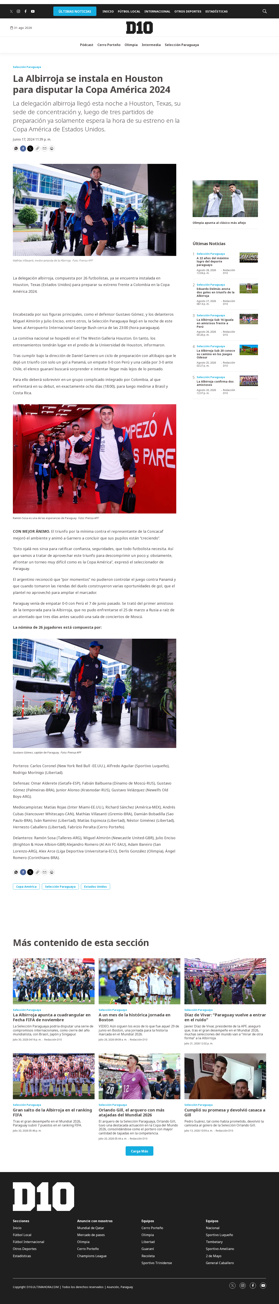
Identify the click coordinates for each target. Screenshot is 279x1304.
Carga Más (139, 1151)
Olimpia (131, 45)
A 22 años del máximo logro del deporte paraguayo (213, 261)
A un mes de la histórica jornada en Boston (135, 1017)
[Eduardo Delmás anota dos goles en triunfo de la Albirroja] (249, 288)
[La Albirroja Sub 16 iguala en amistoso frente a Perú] (249, 319)
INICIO (108, 11)
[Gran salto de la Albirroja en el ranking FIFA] (54, 1076)
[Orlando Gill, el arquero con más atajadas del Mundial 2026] (139, 1076)
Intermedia (151, 45)
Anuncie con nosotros (95, 1221)
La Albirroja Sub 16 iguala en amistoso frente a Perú (215, 323)
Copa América (26, 886)
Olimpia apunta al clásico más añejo (219, 223)
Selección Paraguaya (182, 45)
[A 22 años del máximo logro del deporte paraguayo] (249, 257)
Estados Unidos (95, 886)
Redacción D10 (229, 271)
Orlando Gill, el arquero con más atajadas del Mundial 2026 (131, 1112)
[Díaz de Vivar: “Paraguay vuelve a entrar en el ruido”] (225, 981)
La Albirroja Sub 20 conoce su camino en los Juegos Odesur (216, 354)
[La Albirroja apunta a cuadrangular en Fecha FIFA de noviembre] (54, 981)
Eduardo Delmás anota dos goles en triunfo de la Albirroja (215, 292)
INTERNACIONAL (157, 11)
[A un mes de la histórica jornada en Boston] (139, 981)
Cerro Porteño (109, 45)
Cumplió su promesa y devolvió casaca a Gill (224, 1112)
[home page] (139, 27)
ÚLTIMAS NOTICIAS (75, 11)
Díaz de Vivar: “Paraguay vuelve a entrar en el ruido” (225, 1017)
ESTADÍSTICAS (216, 11)
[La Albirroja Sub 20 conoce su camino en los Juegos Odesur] (249, 350)
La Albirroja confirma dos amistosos (215, 383)
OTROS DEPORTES (187, 11)
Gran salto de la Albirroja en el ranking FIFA (52, 1112)
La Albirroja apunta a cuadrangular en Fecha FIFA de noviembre (52, 1017)
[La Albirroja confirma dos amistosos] (249, 381)
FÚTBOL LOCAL (129, 11)
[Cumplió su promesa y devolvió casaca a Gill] (225, 1076)
